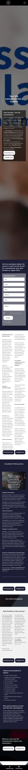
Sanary (4, 712)
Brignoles (16, 712)
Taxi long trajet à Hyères (10, 689)
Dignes (13, 717)
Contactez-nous (9, 768)
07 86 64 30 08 (19, 768)
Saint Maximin (10, 712)
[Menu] (24, 2)
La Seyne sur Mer (16, 710)
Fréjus (13, 713)
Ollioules (22, 710)
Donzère (15, 721)
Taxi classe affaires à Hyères (11, 681)
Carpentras (5, 715)
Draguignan (8, 713)
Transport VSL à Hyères (10, 691)
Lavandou (9, 710)
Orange (10, 715)
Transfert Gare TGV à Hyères (11, 685)
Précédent (5, 481)
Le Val (21, 720)
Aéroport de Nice (19, 717)
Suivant (23, 481)
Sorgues (11, 721)
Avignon (9, 717)
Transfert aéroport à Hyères (11, 675)
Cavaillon (15, 715)
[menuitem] (24, 2)
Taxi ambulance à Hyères (10, 700)
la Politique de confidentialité (15, 313)
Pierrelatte (17, 713)
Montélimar (5, 721)
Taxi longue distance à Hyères (11, 687)
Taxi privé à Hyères (9, 683)
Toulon (4, 710)
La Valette (20, 712)
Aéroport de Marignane (8, 718)
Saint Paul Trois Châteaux (13, 720)
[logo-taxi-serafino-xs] (11, 2)
